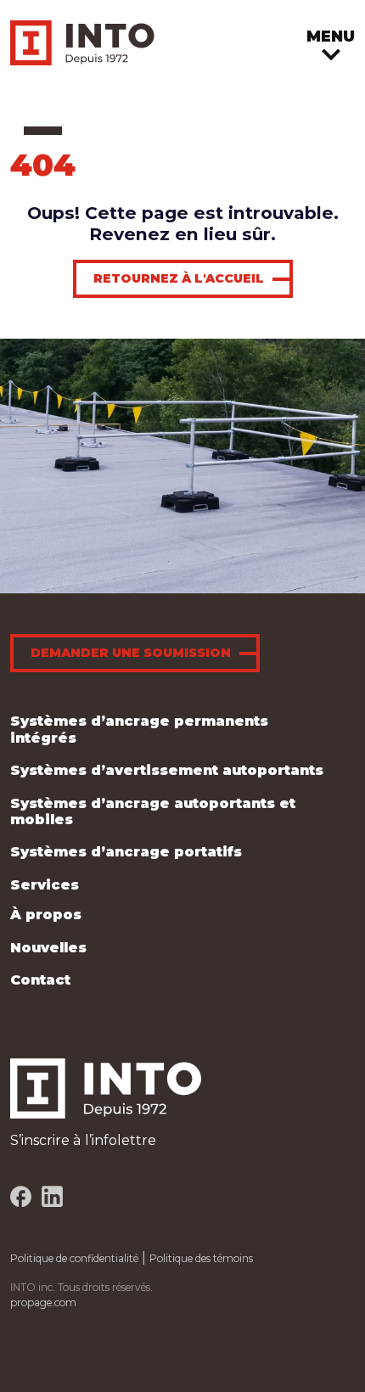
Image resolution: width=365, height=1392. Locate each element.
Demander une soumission (131, 652)
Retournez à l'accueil (178, 278)
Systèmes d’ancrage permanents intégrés (139, 728)
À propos (45, 914)
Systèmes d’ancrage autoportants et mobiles (152, 811)
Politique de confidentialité (74, 1258)
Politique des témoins (201, 1258)
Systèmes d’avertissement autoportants (166, 769)
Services (44, 884)
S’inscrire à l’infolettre (83, 1139)
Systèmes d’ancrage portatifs (126, 851)
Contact (40, 979)
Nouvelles (48, 947)
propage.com (43, 1302)
